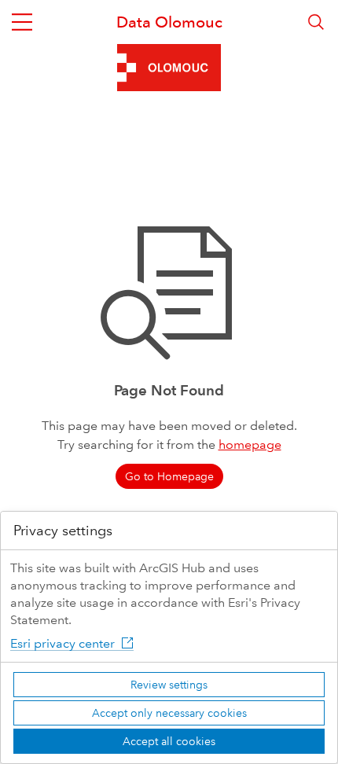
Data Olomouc (169, 22)
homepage (250, 444)
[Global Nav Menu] (22, 22)
